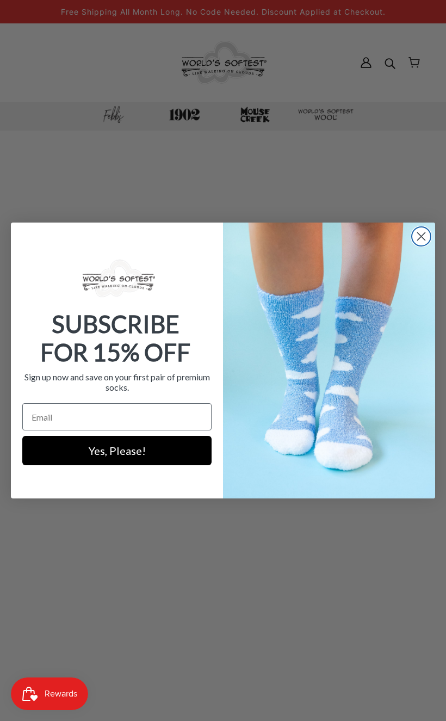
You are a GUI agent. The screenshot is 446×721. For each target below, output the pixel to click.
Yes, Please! (117, 450)
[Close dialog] (421, 236)
